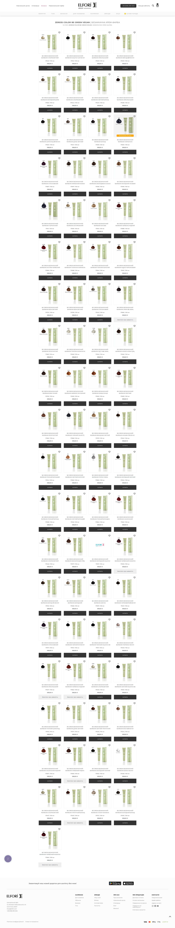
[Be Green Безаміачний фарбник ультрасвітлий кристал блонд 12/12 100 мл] (49, 51)
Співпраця (35, 5)
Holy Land (97, 897)
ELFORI (65, 25)
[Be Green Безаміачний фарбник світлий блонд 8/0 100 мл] (75, 512)
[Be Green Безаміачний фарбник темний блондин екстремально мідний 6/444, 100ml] (100, 512)
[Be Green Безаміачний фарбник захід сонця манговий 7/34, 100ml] (100, 386)
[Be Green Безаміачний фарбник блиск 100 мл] (125, 763)
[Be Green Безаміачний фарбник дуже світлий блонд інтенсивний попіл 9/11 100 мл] (75, 134)
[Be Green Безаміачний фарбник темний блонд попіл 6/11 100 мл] (49, 512)
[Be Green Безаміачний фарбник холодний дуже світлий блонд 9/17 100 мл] (49, 92)
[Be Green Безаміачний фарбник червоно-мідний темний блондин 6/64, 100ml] (75, 679)
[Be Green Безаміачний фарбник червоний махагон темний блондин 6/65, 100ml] (49, 847)
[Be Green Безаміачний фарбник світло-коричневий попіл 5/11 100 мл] (100, 596)
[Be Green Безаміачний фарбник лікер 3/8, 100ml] (125, 302)
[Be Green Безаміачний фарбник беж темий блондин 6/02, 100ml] (49, 386)
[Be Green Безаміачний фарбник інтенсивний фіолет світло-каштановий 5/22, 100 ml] (49, 638)
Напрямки (94, 13)
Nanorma (97, 905)
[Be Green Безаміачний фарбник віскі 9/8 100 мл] (125, 721)
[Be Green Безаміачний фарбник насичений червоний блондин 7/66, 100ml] (125, 512)
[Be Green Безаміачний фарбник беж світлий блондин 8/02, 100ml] (75, 302)
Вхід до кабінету (144, 5)
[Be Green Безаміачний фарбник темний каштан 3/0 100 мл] (100, 638)
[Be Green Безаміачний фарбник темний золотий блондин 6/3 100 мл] (100, 260)
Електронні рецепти (139, 910)
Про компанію (117, 897)
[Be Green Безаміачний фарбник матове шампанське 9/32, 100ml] (100, 218)
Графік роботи (156, 900)
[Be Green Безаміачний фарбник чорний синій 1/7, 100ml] (75, 428)
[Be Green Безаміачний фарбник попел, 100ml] (100, 470)
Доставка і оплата (138, 897)
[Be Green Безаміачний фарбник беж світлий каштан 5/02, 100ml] (49, 302)
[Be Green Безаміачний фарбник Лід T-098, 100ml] (100, 344)
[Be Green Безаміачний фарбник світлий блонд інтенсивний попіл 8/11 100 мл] (100, 92)
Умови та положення (31, 921)
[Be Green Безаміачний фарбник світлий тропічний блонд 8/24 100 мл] (100, 721)
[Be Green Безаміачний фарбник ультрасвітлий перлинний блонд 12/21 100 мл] (49, 554)
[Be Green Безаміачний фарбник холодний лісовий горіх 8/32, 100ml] (125, 176)
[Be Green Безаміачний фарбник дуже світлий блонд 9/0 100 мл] (75, 721)
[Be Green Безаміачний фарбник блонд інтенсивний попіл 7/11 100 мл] (100, 134)
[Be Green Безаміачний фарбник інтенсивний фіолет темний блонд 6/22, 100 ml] (49, 176)
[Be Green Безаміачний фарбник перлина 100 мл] (125, 638)
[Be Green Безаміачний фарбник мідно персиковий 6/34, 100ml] (125, 260)
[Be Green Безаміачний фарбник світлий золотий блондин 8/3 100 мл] (75, 470)
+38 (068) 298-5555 (128, 5)
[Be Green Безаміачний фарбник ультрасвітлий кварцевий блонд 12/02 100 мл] (75, 92)
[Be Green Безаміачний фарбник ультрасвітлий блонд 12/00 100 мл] (100, 679)
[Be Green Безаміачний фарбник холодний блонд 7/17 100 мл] (125, 805)
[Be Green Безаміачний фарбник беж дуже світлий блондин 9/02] (100, 428)
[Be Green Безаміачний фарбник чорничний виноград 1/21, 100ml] (49, 218)
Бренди (107, 13)
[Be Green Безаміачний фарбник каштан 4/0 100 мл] (75, 51)
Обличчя (42, 13)
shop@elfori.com (12, 909)
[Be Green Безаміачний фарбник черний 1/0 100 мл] (75, 638)
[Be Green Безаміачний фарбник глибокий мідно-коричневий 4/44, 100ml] (75, 763)
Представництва (157, 897)
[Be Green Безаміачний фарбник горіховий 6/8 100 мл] (125, 596)
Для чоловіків (79, 13)
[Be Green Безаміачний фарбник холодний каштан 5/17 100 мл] (100, 554)
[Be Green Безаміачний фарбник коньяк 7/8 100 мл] (125, 428)
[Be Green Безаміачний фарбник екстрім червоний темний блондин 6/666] (49, 260)
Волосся (63, 13)
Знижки (44, 5)
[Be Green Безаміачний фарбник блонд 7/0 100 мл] (49, 596)
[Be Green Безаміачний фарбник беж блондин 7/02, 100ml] (75, 554)
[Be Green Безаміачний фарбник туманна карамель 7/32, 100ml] (75, 260)
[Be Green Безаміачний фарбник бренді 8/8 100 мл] (125, 51)
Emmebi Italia (98, 903)
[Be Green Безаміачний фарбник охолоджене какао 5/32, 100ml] (100, 176)
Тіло (53, 13)
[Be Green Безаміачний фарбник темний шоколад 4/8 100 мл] (49, 721)
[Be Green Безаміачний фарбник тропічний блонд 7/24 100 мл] (75, 805)
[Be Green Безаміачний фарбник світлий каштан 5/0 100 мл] (125, 679)
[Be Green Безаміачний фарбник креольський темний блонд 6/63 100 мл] (100, 51)
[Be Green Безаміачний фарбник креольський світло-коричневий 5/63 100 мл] (125, 92)
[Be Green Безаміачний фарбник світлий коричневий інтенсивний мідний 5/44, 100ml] (125, 386)
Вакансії (116, 908)
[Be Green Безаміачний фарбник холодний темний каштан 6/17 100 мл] (100, 763)
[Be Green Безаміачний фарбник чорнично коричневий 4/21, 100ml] (125, 134)
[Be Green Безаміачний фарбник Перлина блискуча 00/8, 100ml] (75, 344)
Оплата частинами (138, 900)
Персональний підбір (56, 5)
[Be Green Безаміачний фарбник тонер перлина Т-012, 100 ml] (100, 805)
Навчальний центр (23, 5)
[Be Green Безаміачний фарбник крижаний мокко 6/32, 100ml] (75, 176)
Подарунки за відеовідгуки (137, 906)
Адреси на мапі (156, 903)
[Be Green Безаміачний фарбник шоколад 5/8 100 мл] (49, 134)
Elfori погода (132, 13)
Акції (118, 13)
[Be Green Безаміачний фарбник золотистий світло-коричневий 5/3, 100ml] (49, 344)
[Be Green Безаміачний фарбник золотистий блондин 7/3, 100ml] (49, 428)
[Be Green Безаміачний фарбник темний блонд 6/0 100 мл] (49, 470)
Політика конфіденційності (15, 921)
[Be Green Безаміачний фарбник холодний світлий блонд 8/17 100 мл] (125, 470)
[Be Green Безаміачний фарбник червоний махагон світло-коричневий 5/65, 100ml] (125, 554)
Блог (114, 905)
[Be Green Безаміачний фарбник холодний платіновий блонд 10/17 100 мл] (75, 596)
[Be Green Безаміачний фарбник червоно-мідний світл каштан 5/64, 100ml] (125, 218)
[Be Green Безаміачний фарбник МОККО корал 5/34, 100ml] (125, 344)
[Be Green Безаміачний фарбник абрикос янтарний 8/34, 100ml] (75, 386)
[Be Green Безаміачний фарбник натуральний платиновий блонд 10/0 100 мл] (75, 218)
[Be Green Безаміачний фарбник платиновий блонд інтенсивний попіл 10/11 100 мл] (100, 302)
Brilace (96, 900)
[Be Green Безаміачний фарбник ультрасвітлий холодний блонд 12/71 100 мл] (49, 805)
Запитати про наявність (125, 320)
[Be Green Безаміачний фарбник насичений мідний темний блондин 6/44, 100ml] (49, 763)
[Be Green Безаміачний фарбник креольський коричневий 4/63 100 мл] (49, 679)
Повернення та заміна (140, 903)
